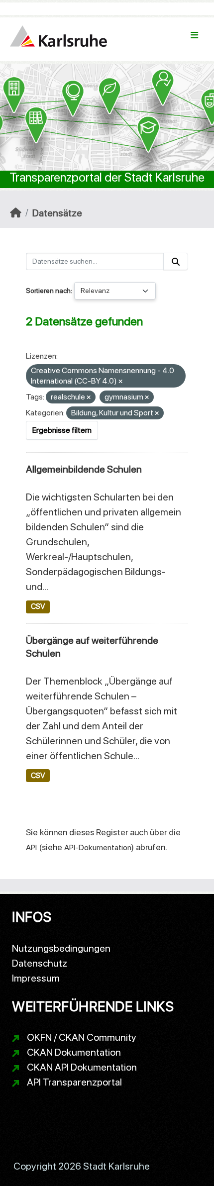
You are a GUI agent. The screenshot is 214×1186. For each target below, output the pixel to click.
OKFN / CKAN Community (81, 1037)
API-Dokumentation (97, 847)
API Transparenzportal (74, 1082)
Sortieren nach (48, 291)
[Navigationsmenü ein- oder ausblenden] (194, 35)
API (31, 847)
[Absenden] (175, 261)
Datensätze (57, 213)
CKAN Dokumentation (74, 1052)
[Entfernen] (120, 382)
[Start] (15, 213)
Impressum (36, 978)
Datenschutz (39, 963)
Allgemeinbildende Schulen (84, 469)
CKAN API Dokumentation (82, 1067)
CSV (38, 606)
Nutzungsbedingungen (61, 948)
